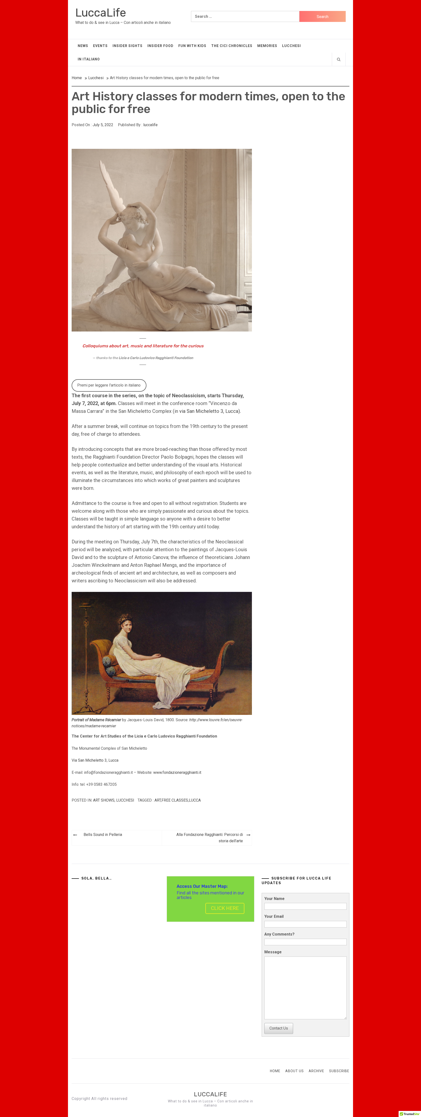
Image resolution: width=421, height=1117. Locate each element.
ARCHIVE (316, 1071)
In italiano (89, 59)
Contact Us (278, 1028)
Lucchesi (291, 46)
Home (275, 1071)
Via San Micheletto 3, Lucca (95, 760)
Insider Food (160, 46)
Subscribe (339, 1071)
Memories (267, 46)
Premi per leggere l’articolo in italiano (109, 385)
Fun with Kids (192, 46)
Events (100, 46)
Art (157, 800)
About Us (294, 1071)
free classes (175, 800)
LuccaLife (100, 12)
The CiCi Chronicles (231, 46)
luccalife (150, 125)
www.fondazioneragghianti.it (177, 772)
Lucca (195, 800)
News (83, 46)
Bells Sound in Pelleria (103, 834)
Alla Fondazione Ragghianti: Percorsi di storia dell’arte (209, 837)
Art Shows (104, 800)
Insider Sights (128, 46)
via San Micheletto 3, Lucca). (210, 411)
